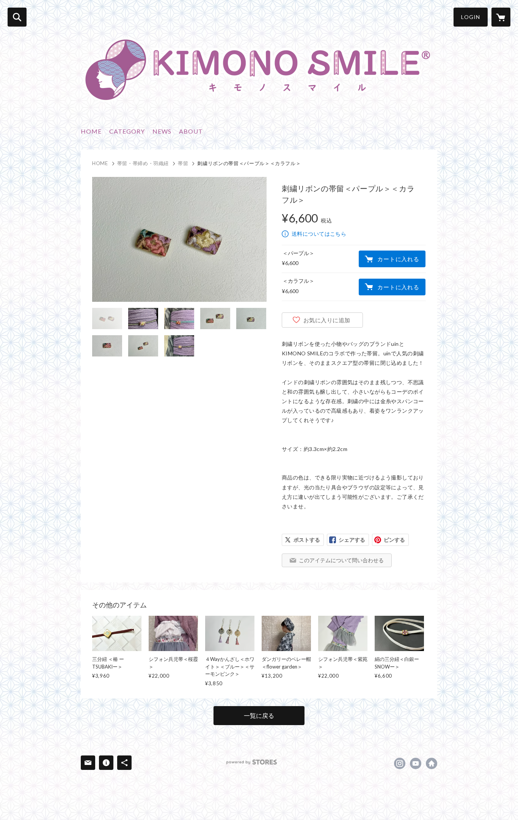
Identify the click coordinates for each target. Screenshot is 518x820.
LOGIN (470, 17)
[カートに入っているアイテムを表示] (500, 17)
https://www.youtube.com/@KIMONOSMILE (415, 763)
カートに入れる (398, 258)
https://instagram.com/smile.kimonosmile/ (399, 763)
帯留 (183, 163)
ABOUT (191, 131)
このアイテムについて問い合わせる (341, 560)
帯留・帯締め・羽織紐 (143, 163)
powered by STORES (252, 762)
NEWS (161, 131)
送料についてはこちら (319, 233)
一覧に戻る (259, 715)
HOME (91, 131)
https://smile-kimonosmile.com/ (431, 763)
